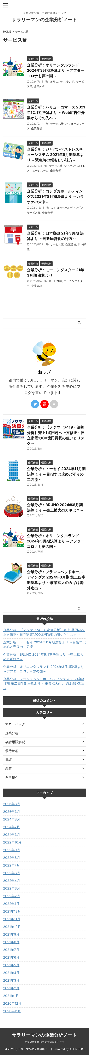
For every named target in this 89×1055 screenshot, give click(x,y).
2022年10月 (12, 842)
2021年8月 (11, 942)
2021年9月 (11, 934)
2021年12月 (12, 911)
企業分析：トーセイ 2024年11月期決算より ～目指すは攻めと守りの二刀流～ (56, 474)
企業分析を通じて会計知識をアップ (44, 1041)
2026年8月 (11, 804)
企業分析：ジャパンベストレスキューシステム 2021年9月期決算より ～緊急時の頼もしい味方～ (55, 154)
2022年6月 (11, 873)
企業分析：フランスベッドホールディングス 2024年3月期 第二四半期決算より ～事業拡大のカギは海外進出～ (44, 683)
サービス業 (57, 123)
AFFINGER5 (77, 1049)
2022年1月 (11, 904)
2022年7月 (11, 865)
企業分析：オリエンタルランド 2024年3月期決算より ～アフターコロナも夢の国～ (55, 70)
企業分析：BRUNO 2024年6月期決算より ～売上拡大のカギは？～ (43, 656)
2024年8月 (11, 819)
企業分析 (39, 86)
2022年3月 (11, 888)
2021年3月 (11, 980)
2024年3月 (11, 835)
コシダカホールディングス (67, 207)
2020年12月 (12, 1003)
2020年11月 (12, 1011)
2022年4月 (11, 881)
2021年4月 (11, 973)
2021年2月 (11, 988)
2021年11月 (11, 919)
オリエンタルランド (62, 81)
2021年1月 (11, 996)
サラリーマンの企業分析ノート (44, 19)
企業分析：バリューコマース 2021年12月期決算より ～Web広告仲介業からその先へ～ (56, 112)
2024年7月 (11, 827)
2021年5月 (11, 965)
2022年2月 (11, 896)
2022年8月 (11, 858)
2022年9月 (11, 850)
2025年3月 (11, 811)
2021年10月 (12, 927)
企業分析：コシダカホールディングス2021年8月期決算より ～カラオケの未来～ (55, 196)
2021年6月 (11, 957)
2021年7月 (11, 950)
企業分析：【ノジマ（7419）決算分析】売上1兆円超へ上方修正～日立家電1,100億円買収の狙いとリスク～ (44, 632)
